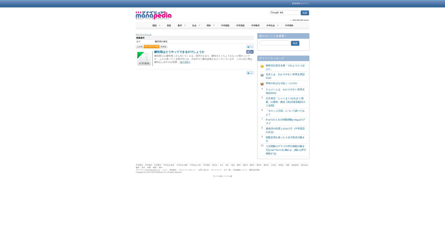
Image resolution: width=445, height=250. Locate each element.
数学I (239, 165)
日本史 (273, 165)
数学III (266, 165)
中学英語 (240, 25)
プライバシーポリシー (187, 170)
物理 (154, 167)
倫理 (137, 167)
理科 (209, 25)
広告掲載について (240, 170)
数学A (245, 165)
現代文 (214, 165)
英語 (169, 25)
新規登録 (296, 3)
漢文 (227, 165)
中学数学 (255, 25)
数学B (259, 165)
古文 (221, 165)
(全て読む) (185, 62)
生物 (149, 167)
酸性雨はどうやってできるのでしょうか (179, 51)
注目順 (140, 46)
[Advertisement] (220, 15)
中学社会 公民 (195, 165)
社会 (194, 25)
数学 (180, 25)
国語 (154, 25)
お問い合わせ (203, 170)
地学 (160, 167)
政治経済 (295, 165)
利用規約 (172, 170)
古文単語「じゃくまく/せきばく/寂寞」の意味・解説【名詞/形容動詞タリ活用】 (285, 102)
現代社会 (304, 165)
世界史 (281, 165)
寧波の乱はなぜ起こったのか (281, 83)
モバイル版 (217, 176)
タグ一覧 (227, 170)
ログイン (305, 3)
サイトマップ (216, 170)
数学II (252, 165)
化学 (143, 167)
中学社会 (270, 25)
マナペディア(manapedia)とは (148, 170)
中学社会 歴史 (168, 165)
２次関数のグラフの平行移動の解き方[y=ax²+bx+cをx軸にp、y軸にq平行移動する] (286, 150)
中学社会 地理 (182, 165)
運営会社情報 (254, 170)
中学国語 (225, 25)
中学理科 (289, 25)
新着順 (163, 46)
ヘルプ (164, 170)
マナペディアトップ (143, 34)
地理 (287, 165)
